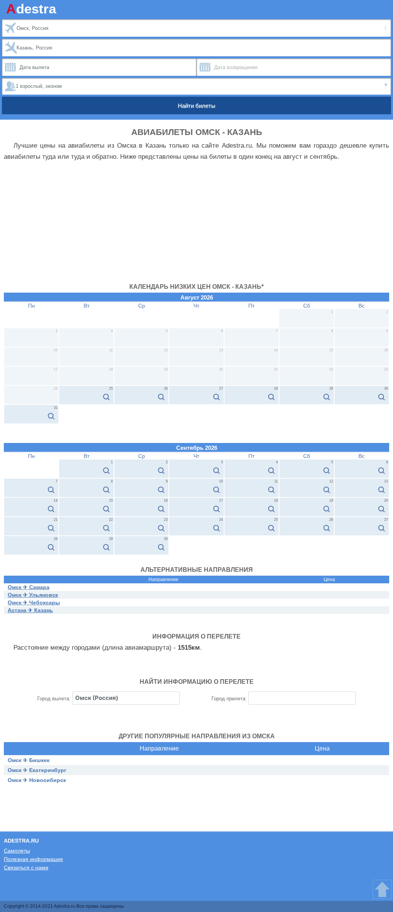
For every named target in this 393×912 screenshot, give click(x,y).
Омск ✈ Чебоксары (34, 602)
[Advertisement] (196, 226)
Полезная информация (33, 859)
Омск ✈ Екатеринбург (37, 770)
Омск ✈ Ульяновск (33, 595)
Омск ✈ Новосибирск (37, 780)
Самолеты (17, 851)
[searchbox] (126, 698)
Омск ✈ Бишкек (29, 760)
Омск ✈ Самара (29, 587)
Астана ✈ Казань (30, 610)
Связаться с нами (26, 867)
